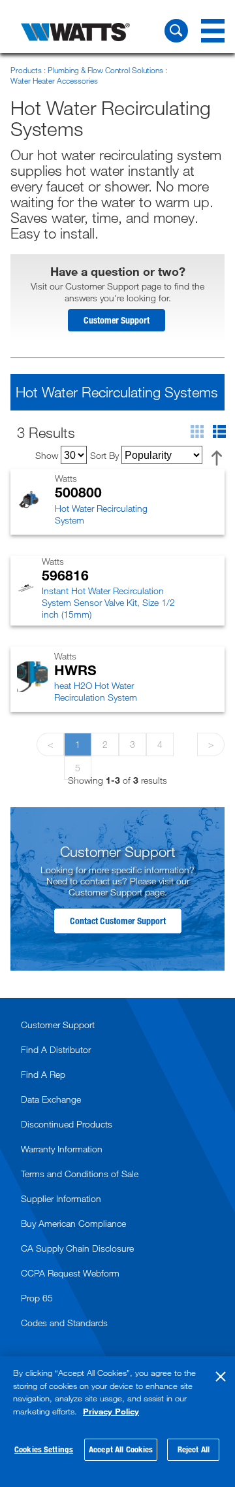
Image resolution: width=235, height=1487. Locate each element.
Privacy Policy (111, 1411)
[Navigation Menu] (213, 30)
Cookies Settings (43, 1449)
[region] (117, 1421)
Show (46, 455)
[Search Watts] (176, 30)
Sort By (104, 455)
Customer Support (116, 320)
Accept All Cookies (121, 1449)
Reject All (194, 1449)
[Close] (220, 1376)
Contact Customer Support (118, 920)
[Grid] (202, 434)
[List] (219, 434)
